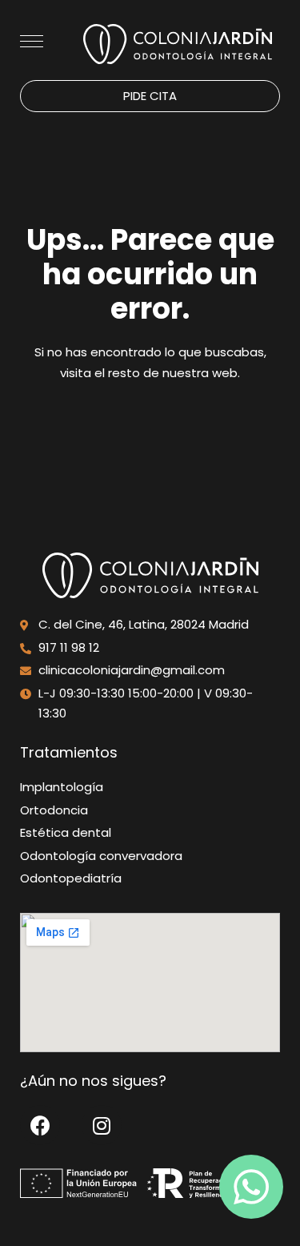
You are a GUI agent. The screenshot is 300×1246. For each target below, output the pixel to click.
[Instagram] (102, 1125)
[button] (150, 96)
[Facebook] (40, 1125)
